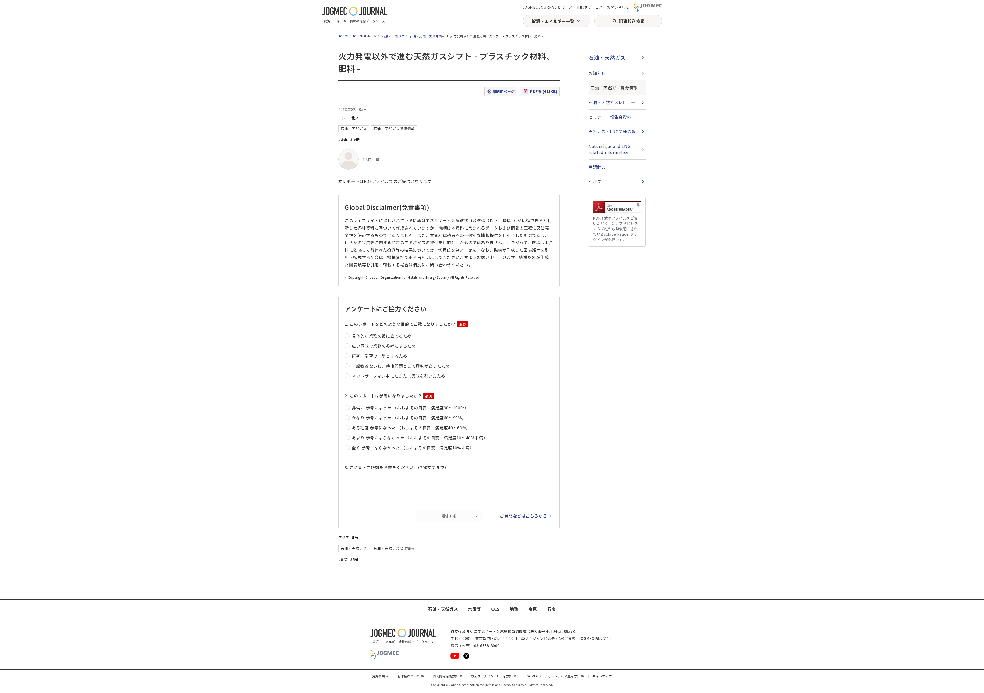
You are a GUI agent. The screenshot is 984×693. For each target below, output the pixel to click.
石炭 (551, 609)
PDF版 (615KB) (543, 91)
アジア (343, 117)
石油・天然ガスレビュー (612, 102)
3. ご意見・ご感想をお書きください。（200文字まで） (397, 467)
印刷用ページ (504, 91)
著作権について (410, 676)
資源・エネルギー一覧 (553, 21)
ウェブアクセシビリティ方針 (494, 676)
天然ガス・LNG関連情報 (612, 131)
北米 (355, 117)
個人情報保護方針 (448, 676)
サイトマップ (602, 676)
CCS (495, 609)
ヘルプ (595, 181)
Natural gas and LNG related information (609, 149)
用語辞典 (597, 167)
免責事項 (380, 676)
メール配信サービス (586, 7)
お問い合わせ (618, 7)
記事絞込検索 (631, 21)
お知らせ (597, 73)
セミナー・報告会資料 (610, 117)
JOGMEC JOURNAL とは (544, 7)
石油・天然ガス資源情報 (427, 36)
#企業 (343, 139)
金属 (533, 609)
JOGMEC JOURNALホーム (357, 36)
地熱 (514, 609)
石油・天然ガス (393, 36)
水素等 (474, 609)
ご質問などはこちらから (523, 516)
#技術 (355, 139)
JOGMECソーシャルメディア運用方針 (554, 676)
